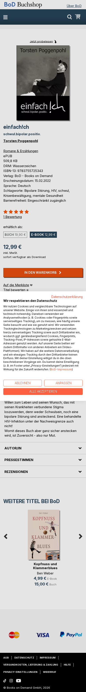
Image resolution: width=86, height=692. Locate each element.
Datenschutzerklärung (67, 296)
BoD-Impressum (61, 369)
